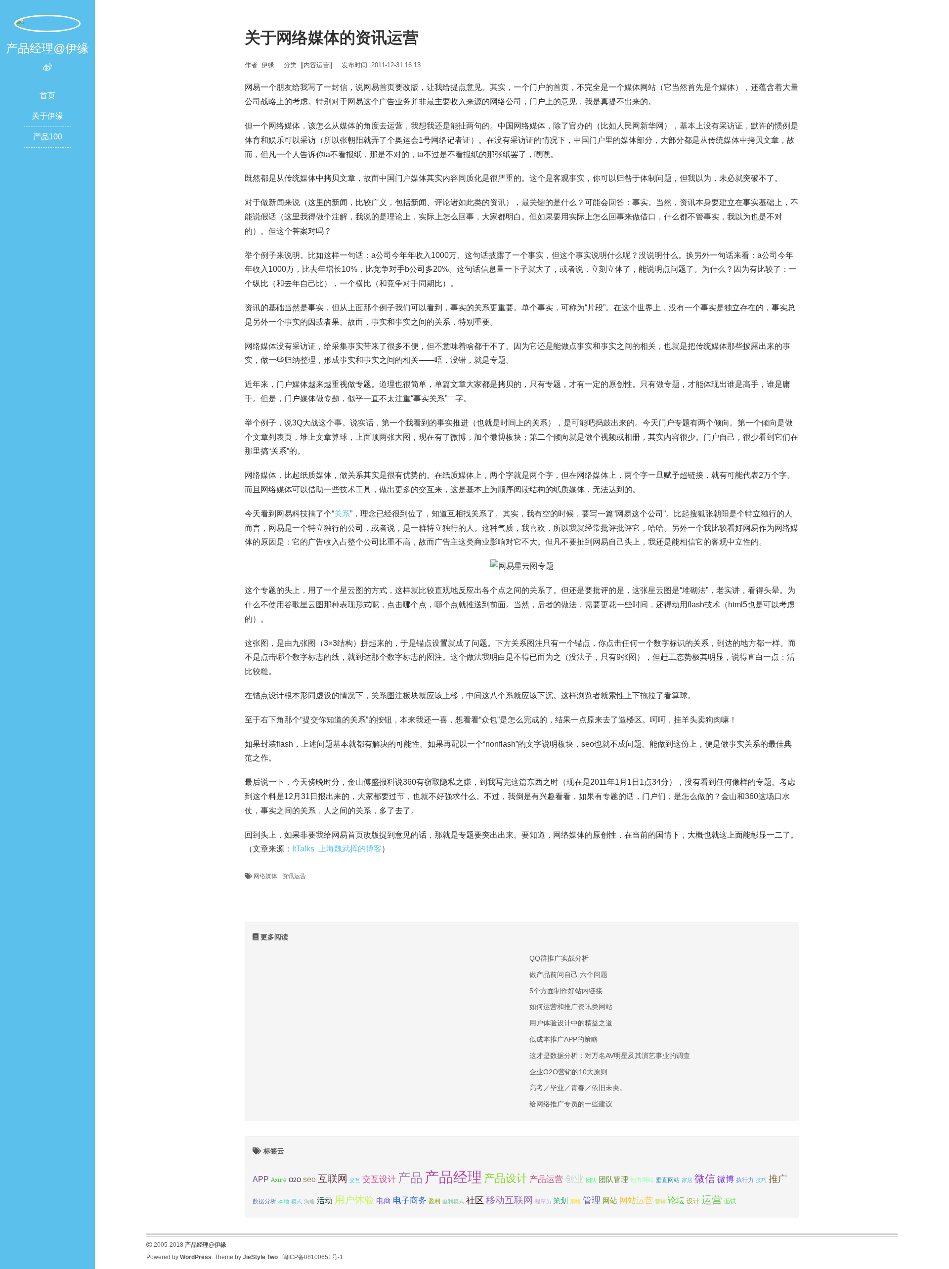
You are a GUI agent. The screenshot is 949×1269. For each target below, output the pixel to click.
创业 (574, 1179)
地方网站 (642, 1180)
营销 (660, 1201)
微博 (725, 1179)
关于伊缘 (47, 116)
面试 (730, 1201)
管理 (592, 1200)
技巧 (761, 1180)
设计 (693, 1201)
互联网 (332, 1178)
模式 (296, 1201)
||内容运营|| (316, 65)
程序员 (543, 1201)
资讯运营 (294, 876)
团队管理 (613, 1180)
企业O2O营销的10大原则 (568, 1072)
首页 (47, 95)
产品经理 (453, 1177)
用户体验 (354, 1199)
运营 (711, 1199)
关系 (342, 513)
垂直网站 (668, 1180)
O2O (295, 1180)
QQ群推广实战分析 (559, 958)
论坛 (676, 1200)
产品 (410, 1177)
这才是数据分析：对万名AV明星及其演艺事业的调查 (609, 1055)
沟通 (309, 1201)
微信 (704, 1178)
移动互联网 (509, 1200)
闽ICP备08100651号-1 (312, 1257)
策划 (560, 1201)
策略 (575, 1201)
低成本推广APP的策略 (563, 1039)
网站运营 (636, 1200)
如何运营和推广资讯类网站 (570, 1007)
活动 (325, 1200)
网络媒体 (265, 876)
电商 (383, 1201)
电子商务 (410, 1200)
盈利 (434, 1201)
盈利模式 (453, 1201)
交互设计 (379, 1179)
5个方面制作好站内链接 (566, 991)
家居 (687, 1180)
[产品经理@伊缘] (47, 23)
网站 (610, 1200)
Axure (279, 1180)
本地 (283, 1201)
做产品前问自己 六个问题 (568, 974)
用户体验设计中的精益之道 (570, 1023)
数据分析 (264, 1201)
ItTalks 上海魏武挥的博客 (337, 849)
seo (309, 1179)
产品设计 (505, 1178)
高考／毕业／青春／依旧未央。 (577, 1088)
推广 (778, 1179)
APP (261, 1179)
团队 (591, 1180)
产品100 (47, 136)
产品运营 (546, 1179)
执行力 (745, 1180)
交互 (354, 1180)
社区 (475, 1200)
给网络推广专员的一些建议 (570, 1104)
